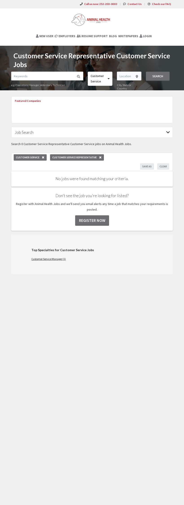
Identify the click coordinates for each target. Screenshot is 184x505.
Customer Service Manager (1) (48, 259)
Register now (92, 220)
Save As (147, 166)
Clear (163, 166)
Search (157, 76)
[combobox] (100, 79)
